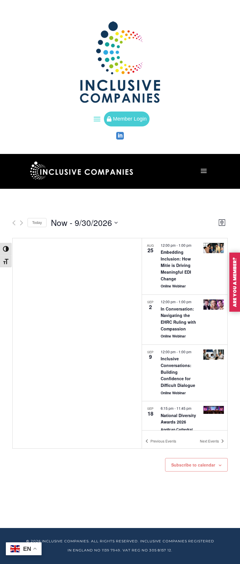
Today (37, 222)
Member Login (127, 119)
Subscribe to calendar (193, 465)
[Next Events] (21, 223)
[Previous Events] (14, 223)
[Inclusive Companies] (120, 62)
